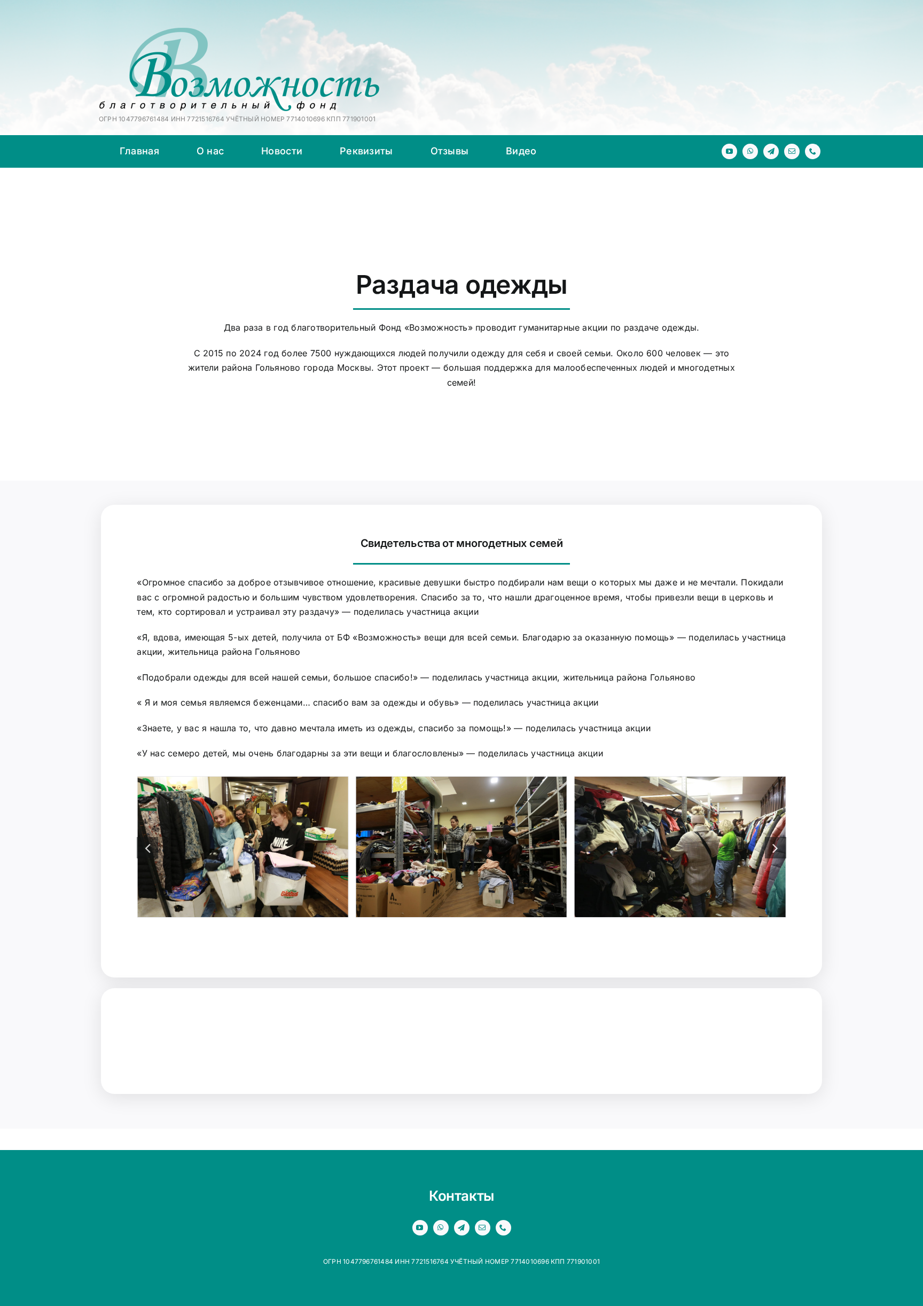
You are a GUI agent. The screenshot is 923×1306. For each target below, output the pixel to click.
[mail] (792, 151)
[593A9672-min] (242, 782)
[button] (147, 847)
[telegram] (771, 151)
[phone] (812, 151)
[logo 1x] (239, 32)
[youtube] (729, 151)
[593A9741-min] (680, 782)
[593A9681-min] (461, 782)
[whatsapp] (750, 151)
